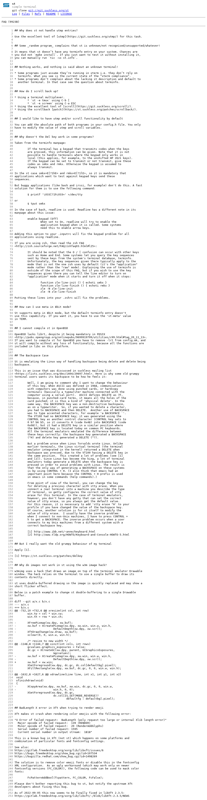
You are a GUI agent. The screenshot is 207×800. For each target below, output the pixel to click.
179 (7, 571)
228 (7, 719)
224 (7, 707)
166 (7, 531)
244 (7, 768)
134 (7, 434)
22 (7, 94)
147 (7, 473)
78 (7, 264)
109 (7, 358)
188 (7, 598)
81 (7, 273)
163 (7, 522)
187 (7, 595)
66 (7, 227)
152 (7, 489)
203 (7, 644)
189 (7, 601)
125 (7, 407)
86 (7, 288)
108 (7, 355)
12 (7, 63)
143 (7, 461)
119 (7, 388)
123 (7, 401)
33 (7, 127)
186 (7, 592)
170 (7, 543)
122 (7, 397)
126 (7, 410)
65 (7, 224)
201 (7, 637)
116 (7, 379)
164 (7, 525)
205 (7, 650)
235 (7, 741)
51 (7, 182)
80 (7, 270)
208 (7, 659)
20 (7, 88)
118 (7, 385)
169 (7, 540)
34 (7, 130)
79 (7, 267)
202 (7, 640)
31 (7, 121)
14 (7, 69)
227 (7, 716)
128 (7, 416)
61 (7, 212)
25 (7, 103)
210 (7, 665)
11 (7, 60)
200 (7, 634)
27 (7, 109)
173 (7, 552)
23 (7, 97)
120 (7, 391)
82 (7, 276)
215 (7, 680)
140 (7, 452)
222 (7, 701)
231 (7, 729)
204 (7, 647)
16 (7, 76)
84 (7, 282)
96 (7, 319)
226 (7, 713)
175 (7, 558)
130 (7, 422)
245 (7, 771)
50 (7, 179)
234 (7, 738)
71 (7, 243)
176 (7, 562)
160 (7, 513)
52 (7, 185)
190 (7, 604)
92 (7, 306)
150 (7, 483)
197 (7, 625)
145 (7, 467)
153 (7, 492)
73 (7, 249)
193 (7, 613)
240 (7, 756)
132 (7, 428)
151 (7, 486)
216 (7, 683)
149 (7, 479)
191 (7, 607)
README (51, 13)
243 (7, 765)
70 (7, 240)
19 (7, 85)
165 (7, 528)
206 (7, 653)
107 (7, 352)
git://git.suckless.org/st (48, 10)
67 (7, 230)
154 (7, 495)
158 (7, 507)
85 (7, 285)
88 (7, 294)
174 (7, 555)
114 (7, 373)
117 (7, 382)
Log (14, 13)
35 (7, 133)
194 (7, 616)
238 (7, 750)
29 (7, 115)
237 (7, 747)
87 (7, 291)
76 (7, 258)
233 (7, 735)
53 (7, 188)
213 (7, 674)
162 (7, 519)
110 (7, 361)
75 (7, 255)
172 (7, 549)
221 (7, 698)
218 (7, 689)
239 (7, 753)
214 (7, 677)
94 (7, 312)
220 (7, 695)
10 (7, 57)
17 (7, 79)
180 (7, 574)
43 (7, 158)
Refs (38, 13)
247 (7, 777)
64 (7, 221)
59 (7, 206)
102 (7, 337)
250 (7, 786)
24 (7, 100)
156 (7, 501)
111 (7, 364)
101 (7, 334)
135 (7, 437)
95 (7, 315)
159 (7, 510)
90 (7, 300)
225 (7, 710)
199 (7, 631)
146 (7, 470)
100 (7, 331)
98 (7, 325)
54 (7, 191)
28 (7, 112)
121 (7, 394)
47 (7, 170)
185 (7, 589)
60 (7, 209)
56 (7, 197)
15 (7, 73)
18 (7, 82)
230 (7, 726)
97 (7, 322)
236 (7, 744)
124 (7, 404)
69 (7, 237)
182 (7, 580)
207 (7, 656)
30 (7, 118)
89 (7, 297)
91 (7, 303)
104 (7, 343)
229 (7, 722)
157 (7, 504)
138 (7, 446)
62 (7, 215)
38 (7, 142)
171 (7, 546)
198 (7, 628)
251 (7, 789)
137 (7, 443)
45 (7, 164)
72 (7, 246)
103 (7, 340)
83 (7, 279)
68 (7, 233)
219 (7, 692)
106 (7, 349)
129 (7, 419)
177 (7, 565)
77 (7, 261)
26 (7, 106)
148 (7, 476)
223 (7, 704)
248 (7, 780)
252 (7, 792)
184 (7, 586)
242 (7, 762)
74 (7, 252)
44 (7, 161)
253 (7, 795)
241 (7, 759)
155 (7, 498)
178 (7, 568)
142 (7, 458)
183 (7, 583)
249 (7, 783)
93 (7, 309)
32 (7, 124)
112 (7, 367)
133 (7, 431)
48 (7, 173)
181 (7, 577)
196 (7, 622)
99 (7, 328)
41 (7, 151)
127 (7, 413)
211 (7, 668)
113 (7, 370)
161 (7, 516)
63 (7, 218)
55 (7, 194)
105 (7, 346)
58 (7, 203)
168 (7, 537)
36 (7, 136)
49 (7, 176)
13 (7, 66)
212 (7, 671)
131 (7, 425)
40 (7, 148)
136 (7, 440)
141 (7, 455)
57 (7, 200)
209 (7, 662)
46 (7, 167)
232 (7, 732)
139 (7, 449)
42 (7, 155)
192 (7, 610)
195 (7, 619)
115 (7, 376)
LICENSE (66, 13)
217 (7, 686)
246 (7, 774)
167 (7, 534)
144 (7, 464)
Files (26, 13)
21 (7, 91)
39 (7, 145)
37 (7, 139)
